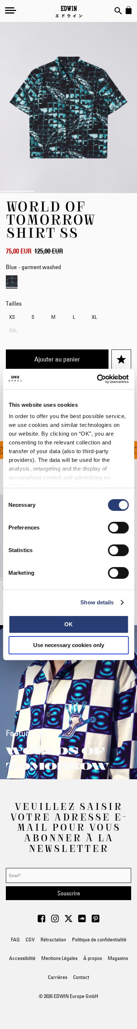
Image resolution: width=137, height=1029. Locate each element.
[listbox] (68, 324)
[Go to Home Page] (69, 12)
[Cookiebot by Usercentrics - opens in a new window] (97, 379)
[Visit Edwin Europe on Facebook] (41, 920)
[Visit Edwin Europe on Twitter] (68, 920)
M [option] (53, 317)
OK (68, 624)
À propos (92, 958)
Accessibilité (22, 958)
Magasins (118, 958)
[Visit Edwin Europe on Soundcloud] (82, 920)
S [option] (32, 317)
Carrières (57, 977)
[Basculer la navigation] (10, 10)
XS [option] (12, 317)
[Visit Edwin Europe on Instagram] (55, 920)
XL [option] (94, 317)
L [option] (74, 317)
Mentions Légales (59, 958)
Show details (97, 602)
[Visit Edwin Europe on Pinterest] (95, 920)
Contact (81, 977)
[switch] (118, 528)
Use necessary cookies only (68, 645)
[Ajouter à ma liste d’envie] (121, 359)
